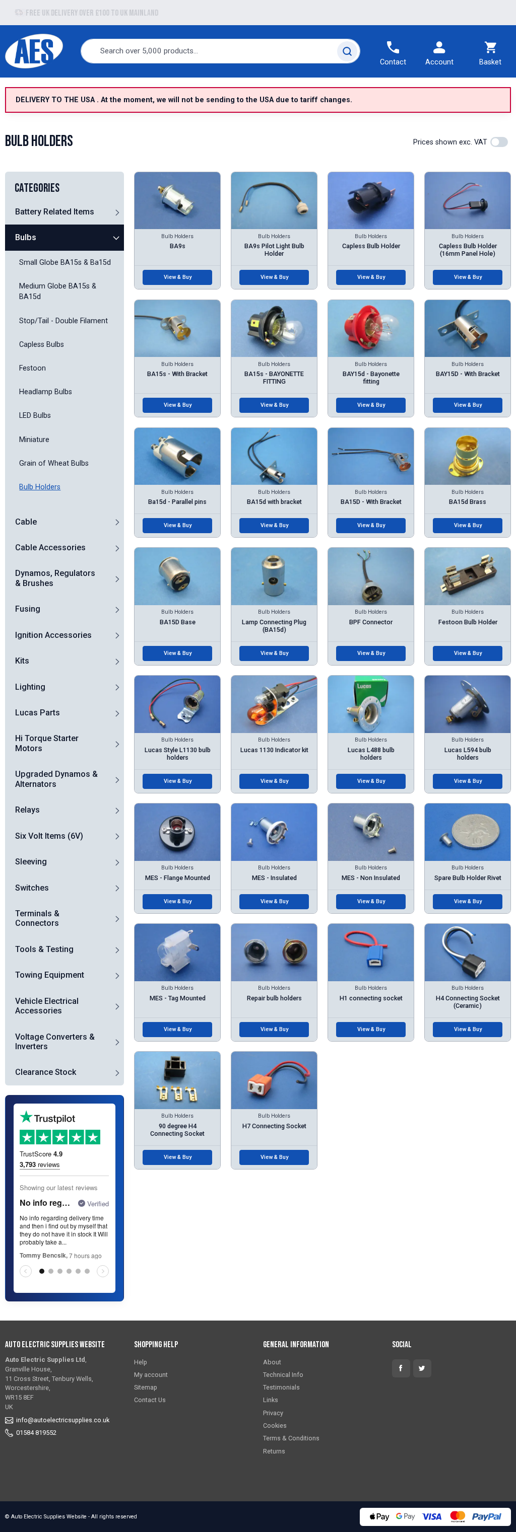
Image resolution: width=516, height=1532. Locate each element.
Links (270, 1400)
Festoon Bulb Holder (467, 622)
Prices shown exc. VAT (450, 142)
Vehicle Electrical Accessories (47, 1005)
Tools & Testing (44, 949)
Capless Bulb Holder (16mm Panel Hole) (468, 249)
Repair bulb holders (274, 998)
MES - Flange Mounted (177, 878)
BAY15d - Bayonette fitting (371, 377)
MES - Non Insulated (371, 878)
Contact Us (150, 1400)
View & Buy (177, 277)
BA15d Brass (467, 501)
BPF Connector (371, 622)
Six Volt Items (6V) (49, 836)
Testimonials (281, 1387)
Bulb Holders (177, 236)
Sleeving (31, 861)
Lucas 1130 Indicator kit (274, 750)
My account (151, 1374)
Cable (26, 522)
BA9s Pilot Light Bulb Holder (274, 249)
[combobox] (221, 51)
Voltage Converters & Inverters (55, 1041)
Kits (22, 661)
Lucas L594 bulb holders (467, 753)
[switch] (499, 142)
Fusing (27, 609)
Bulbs (25, 237)
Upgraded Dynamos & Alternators (56, 778)
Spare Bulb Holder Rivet (467, 878)
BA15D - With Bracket (371, 501)
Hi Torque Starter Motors (47, 743)
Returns (274, 1451)
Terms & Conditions (291, 1438)
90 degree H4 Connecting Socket (177, 1129)
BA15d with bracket (274, 501)
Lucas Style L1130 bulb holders (178, 753)
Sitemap (145, 1387)
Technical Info (283, 1374)
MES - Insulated (274, 878)
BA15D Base (178, 622)
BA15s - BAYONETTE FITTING (274, 377)
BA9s (177, 246)
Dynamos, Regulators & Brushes (55, 578)
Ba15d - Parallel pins (177, 501)
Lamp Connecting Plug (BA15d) (274, 625)
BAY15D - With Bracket (468, 374)
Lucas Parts (37, 712)
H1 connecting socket (371, 998)
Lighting (30, 687)
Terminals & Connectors (37, 918)
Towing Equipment (49, 975)
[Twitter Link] (422, 1368)
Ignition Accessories (53, 635)
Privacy (273, 1413)
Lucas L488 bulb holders (371, 753)
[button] (117, 211)
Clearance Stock (45, 1072)
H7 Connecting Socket (274, 1126)
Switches (32, 888)
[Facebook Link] (401, 1368)
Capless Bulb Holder (371, 246)
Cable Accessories (50, 547)
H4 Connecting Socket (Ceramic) (468, 1001)
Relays (27, 810)
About (272, 1362)
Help (140, 1362)
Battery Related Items (54, 211)
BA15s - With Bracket (177, 374)
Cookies (275, 1425)
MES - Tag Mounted (178, 998)
